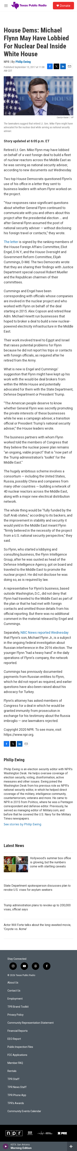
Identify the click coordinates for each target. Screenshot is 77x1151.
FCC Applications (17, 1055)
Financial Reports (17, 1030)
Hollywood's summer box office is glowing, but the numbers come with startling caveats (50, 862)
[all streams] (72, 1146)
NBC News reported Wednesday (45, 632)
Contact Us (13, 990)
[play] (5, 1146)
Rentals (11, 1071)
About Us (12, 982)
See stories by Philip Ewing (22, 824)
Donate (65, 5)
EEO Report (14, 1039)
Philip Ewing (23, 62)
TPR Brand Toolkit (18, 1006)
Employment (15, 998)
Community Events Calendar (24, 1111)
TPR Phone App (16, 1095)
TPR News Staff (17, 1087)
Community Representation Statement (30, 1022)
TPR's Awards (15, 1103)
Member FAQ (15, 1063)
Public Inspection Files (20, 1047)
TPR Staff (13, 1079)
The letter (11, 242)
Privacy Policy (15, 1014)
